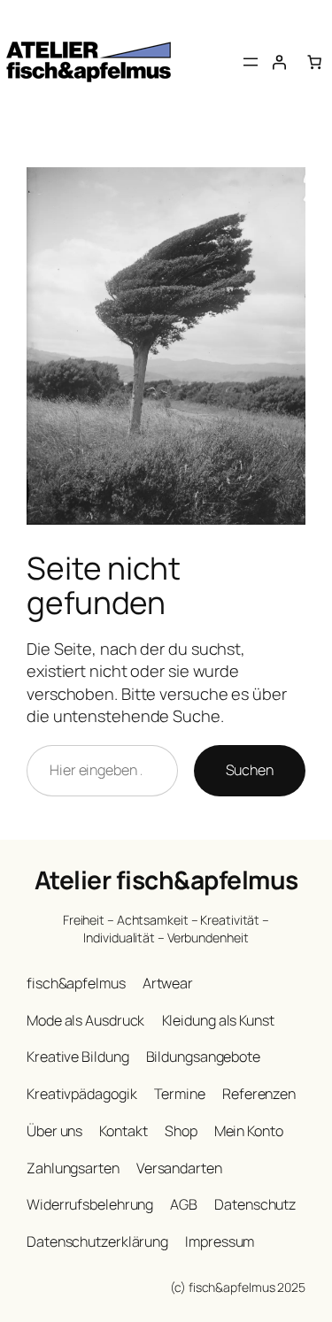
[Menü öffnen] (250, 62)
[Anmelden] (279, 62)
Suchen (250, 770)
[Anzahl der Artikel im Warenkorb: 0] (314, 62)
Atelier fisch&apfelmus (166, 879)
